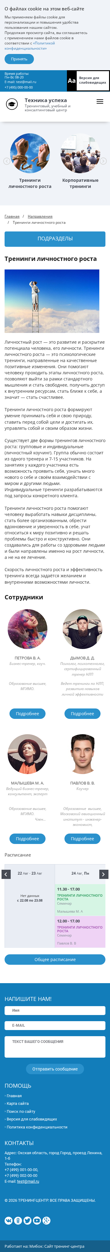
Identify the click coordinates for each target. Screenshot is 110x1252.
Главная (12, 216)
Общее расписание (55, 959)
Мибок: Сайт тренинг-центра (56, 1246)
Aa (72, 80)
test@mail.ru (26, 81)
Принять (19, 59)
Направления (40, 216)
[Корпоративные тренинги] (80, 153)
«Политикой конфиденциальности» (30, 45)
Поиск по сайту (21, 1111)
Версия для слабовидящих (92, 80)
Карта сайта (18, 1103)
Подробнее (27, 713)
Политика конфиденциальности (37, 1127)
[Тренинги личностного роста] (30, 153)
